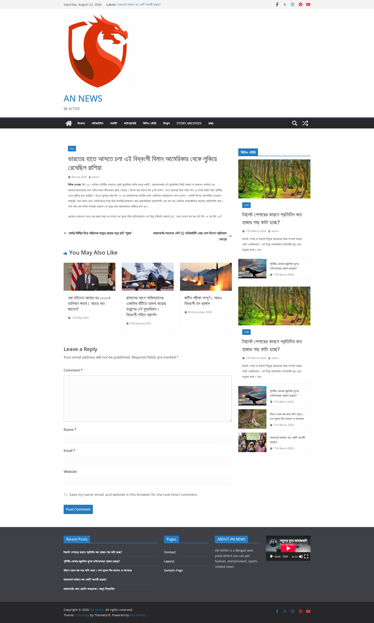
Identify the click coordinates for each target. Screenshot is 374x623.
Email (69, 450)
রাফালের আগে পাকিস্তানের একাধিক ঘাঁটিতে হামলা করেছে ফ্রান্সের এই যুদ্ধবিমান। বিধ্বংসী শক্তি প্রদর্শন (146, 306)
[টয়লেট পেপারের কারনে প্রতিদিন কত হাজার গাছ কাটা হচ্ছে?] (274, 178)
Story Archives (189, 123)
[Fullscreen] (306, 556)
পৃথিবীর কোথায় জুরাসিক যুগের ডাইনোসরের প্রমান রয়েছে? (284, 266)
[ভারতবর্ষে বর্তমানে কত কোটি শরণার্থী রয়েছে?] (252, 443)
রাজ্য (210, 123)
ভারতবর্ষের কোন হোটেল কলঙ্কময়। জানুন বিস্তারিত (89, 589)
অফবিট (113, 123)
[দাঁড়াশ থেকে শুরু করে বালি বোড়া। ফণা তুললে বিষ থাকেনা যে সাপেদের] (252, 419)
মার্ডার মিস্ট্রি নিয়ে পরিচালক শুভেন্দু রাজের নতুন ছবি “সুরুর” (100, 233)
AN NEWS (83, 98)
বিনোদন (81, 123)
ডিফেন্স (166, 123)
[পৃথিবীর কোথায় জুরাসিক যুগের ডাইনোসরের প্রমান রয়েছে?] (252, 269)
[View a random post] (305, 123)
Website (70, 471)
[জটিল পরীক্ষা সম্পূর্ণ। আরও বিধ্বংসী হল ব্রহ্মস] (206, 265)
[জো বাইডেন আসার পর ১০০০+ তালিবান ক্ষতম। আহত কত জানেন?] (89, 265)
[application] (288, 548)
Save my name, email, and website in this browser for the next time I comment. (133, 494)
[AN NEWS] (69, 123)
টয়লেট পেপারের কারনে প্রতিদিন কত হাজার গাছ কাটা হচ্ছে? (272, 218)
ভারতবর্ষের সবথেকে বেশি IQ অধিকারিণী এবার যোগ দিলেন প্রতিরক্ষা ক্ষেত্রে (190, 236)
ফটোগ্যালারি (130, 123)
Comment (73, 370)
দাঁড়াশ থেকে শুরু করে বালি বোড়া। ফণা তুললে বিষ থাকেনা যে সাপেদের (287, 416)
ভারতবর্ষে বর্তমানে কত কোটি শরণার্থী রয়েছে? (139, 4)
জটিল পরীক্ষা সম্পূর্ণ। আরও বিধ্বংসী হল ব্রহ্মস (203, 300)
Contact (170, 552)
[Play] (271, 556)
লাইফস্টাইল (97, 123)
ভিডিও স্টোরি (149, 123)
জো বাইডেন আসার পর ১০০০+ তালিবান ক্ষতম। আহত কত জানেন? (89, 303)
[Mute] (301, 556)
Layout (169, 561)
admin (96, 177)
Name (70, 429)
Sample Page (173, 570)
